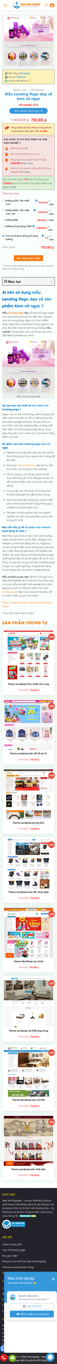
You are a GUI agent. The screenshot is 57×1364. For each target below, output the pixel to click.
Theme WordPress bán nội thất (29, 1099)
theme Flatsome (25, 465)
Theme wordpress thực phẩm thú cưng (28, 684)
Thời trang (37, 90)
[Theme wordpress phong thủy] (28, 794)
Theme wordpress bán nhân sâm (28, 1169)
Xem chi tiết (9, 187)
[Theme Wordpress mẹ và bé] (28, 933)
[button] (5, 5)
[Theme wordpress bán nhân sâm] (28, 1141)
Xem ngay (28, 162)
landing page (16, 312)
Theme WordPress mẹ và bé (28, 961)
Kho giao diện (10, 1255)
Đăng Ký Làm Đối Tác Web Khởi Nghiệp (24, 1261)
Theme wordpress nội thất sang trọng (28, 1030)
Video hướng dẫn (12, 1244)
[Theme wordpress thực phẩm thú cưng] (28, 656)
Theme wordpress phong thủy (28, 822)
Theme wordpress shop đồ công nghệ (28, 891)
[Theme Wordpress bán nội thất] (28, 1071)
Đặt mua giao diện (28, 258)
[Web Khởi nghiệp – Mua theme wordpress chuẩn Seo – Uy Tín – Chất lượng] (27, 5)
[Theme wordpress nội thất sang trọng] (28, 1002)
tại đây (43, 130)
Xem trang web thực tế (28, 110)
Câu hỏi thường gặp (13, 1249)
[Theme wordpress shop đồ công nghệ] (28, 864)
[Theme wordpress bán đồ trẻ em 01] (28, 725)
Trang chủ (20, 90)
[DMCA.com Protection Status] (28, 1215)
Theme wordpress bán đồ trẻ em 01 (28, 753)
